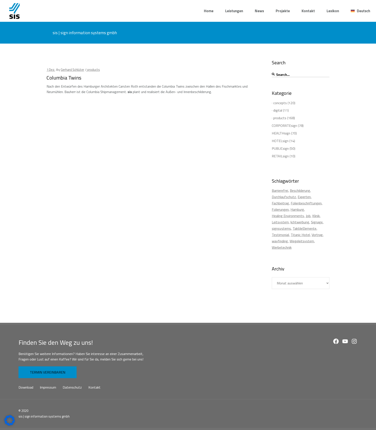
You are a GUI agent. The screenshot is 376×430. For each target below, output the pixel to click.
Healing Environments (288, 215)
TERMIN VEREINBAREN (47, 372)
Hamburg (297, 209)
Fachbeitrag (280, 203)
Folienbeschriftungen (306, 203)
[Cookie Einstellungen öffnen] (9, 424)
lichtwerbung (299, 222)
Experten (304, 196)
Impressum (48, 387)
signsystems (281, 228)
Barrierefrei (280, 190)
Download (25, 387)
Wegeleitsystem (302, 241)
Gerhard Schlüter (72, 69)
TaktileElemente (304, 228)
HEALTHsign (281, 133)
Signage (317, 222)
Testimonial (280, 234)
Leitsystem (280, 222)
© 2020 (23, 410)
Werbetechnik (282, 247)
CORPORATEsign (284, 125)
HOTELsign (280, 140)
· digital (277, 110)
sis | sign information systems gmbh (44, 416)
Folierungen (280, 209)
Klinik (316, 215)
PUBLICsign (280, 148)
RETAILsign (280, 156)
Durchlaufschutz (284, 196)
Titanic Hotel (300, 234)
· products (93, 69)
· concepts (279, 102)
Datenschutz (72, 387)
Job (308, 215)
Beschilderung (300, 190)
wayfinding (280, 241)
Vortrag (317, 234)
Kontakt (94, 387)
